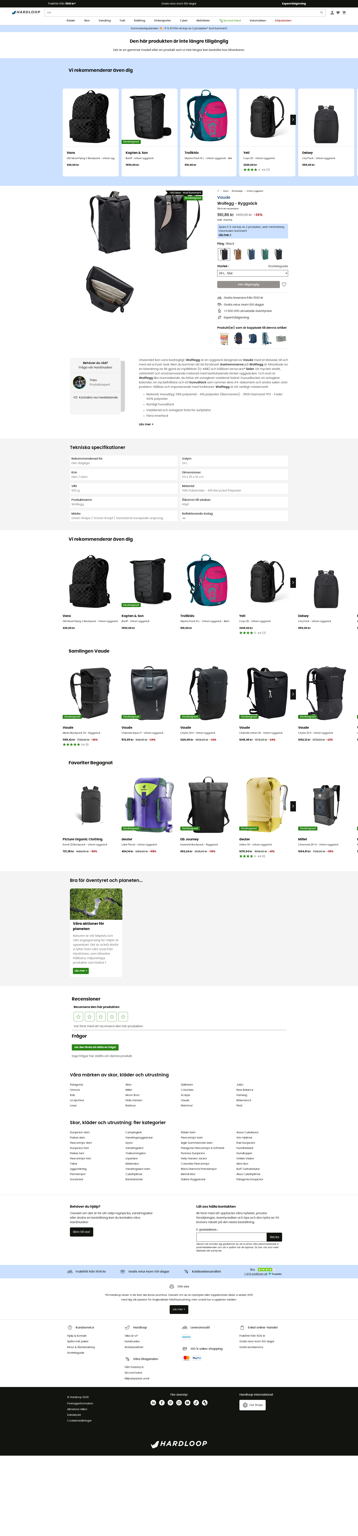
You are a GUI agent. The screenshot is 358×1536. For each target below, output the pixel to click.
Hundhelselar (244, 1148)
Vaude (223, 198)
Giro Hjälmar (244, 1137)
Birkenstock (243, 1100)
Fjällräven (187, 1084)
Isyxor (129, 1143)
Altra (128, 1084)
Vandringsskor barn (137, 1169)
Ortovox (75, 1090)
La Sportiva (77, 1100)
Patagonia (76, 1084)
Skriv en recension (228, 209)
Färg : (225, 243)
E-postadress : (207, 1229)
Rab (72, 1095)
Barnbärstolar (134, 1179)
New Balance (244, 1090)
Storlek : (223, 266)
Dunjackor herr (79, 1148)
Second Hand (232, 20)
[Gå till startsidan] (220, 191)
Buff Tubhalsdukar (248, 1169)
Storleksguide (278, 266)
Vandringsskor (134, 1148)
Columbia (187, 1090)
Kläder (71, 20)
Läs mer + (225, 235)
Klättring (139, 20)
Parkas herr (77, 1153)
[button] (110, 222)
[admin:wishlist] (284, 284)
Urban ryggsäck (255, 191)
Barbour (130, 1105)
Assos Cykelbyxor (247, 1132)
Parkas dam (77, 1137)
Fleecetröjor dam (81, 1143)
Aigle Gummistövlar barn (197, 1143)
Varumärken (258, 20)
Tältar (73, 1164)
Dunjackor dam (80, 1132)
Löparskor (131, 1158)
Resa (225, 191)
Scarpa (185, 1095)
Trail (122, 20)
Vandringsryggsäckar (139, 1137)
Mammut (187, 1105)
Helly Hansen (133, 1100)
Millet (128, 1090)
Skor (87, 20)
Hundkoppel (244, 1153)
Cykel (183, 20)
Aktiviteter (203, 20)
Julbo (239, 1084)
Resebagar (237, 191)
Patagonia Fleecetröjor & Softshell (202, 1148)
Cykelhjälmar (133, 1174)
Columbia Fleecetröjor (195, 1164)
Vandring (105, 20)
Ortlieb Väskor (245, 1158)
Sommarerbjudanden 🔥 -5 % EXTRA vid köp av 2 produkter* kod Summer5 (179, 28)
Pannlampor (78, 1174)
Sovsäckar (76, 1179)
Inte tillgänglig (248, 284)
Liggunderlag (78, 1169)
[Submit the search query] (322, 13)
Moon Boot (132, 1095)
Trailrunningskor (135, 1153)
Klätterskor (132, 1164)
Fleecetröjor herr (80, 1158)
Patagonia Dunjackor (249, 1179)
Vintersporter (162, 20)
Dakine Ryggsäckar (193, 1179)
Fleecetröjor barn (192, 1137)
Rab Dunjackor (245, 1143)
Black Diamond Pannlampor (199, 1169)
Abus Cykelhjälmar (248, 1174)
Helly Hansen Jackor (194, 1158)
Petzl (239, 1105)
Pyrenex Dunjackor (193, 1153)
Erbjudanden (283, 20)
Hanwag (241, 1095)
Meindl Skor (188, 1174)
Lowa (73, 1105)
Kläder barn (188, 1132)
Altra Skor (242, 1164)
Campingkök (133, 1132)
